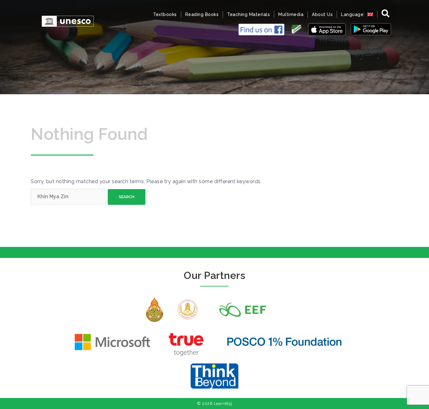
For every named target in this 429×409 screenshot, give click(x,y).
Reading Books (202, 14)
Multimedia (290, 14)
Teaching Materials (248, 14)
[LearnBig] (64, 21)
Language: (353, 14)
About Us (322, 14)
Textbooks (165, 14)
